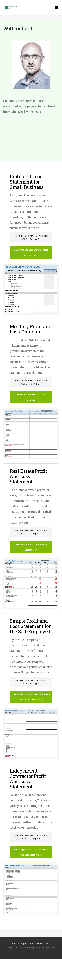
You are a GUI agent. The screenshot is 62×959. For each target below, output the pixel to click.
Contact (47, 943)
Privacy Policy (36, 943)
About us (15, 943)
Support (24, 943)
